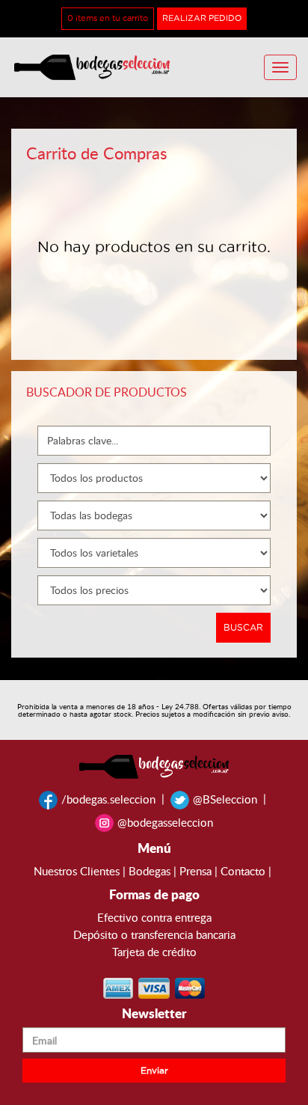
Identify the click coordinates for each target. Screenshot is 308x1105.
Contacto (243, 870)
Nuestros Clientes (77, 870)
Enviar (154, 1070)
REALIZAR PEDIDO (201, 18)
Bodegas (149, 870)
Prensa (195, 870)
